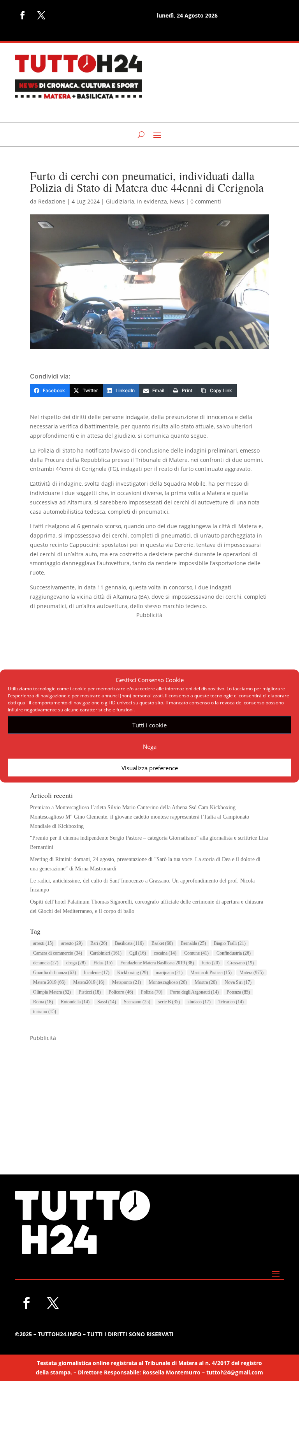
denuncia (45, 963)
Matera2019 (88, 982)
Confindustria (233, 953)
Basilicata (129, 943)
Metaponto (126, 982)
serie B (169, 1002)
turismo (44, 1011)
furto (211, 963)
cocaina (165, 953)
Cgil (137, 953)
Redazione (51, 201)
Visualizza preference (149, 767)
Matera (251, 972)
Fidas (103, 963)
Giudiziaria (120, 201)
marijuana (169, 972)
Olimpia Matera (52, 992)
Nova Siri (238, 982)
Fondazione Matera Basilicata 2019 (157, 963)
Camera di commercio (57, 953)
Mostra (206, 982)
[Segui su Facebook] (22, 15)
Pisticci (90, 992)
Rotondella (75, 1002)
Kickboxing (132, 972)
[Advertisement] (149, 1097)
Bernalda (193, 943)
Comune (196, 953)
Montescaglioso (168, 982)
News (177, 201)
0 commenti (205, 201)
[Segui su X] (41, 15)
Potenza (238, 992)
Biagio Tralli (230, 943)
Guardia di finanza (54, 972)
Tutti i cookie (149, 725)
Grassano (240, 963)
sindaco (199, 1002)
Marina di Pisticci (211, 972)
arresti (43, 943)
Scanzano (137, 1002)
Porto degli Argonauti (194, 992)
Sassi (106, 1002)
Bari (98, 943)
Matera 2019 (49, 982)
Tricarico (231, 1002)
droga (76, 963)
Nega (150, 746)
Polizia (151, 992)
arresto (72, 943)
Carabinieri (105, 953)
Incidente (96, 972)
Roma (43, 1002)
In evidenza (152, 201)
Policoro (121, 992)
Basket (162, 943)
